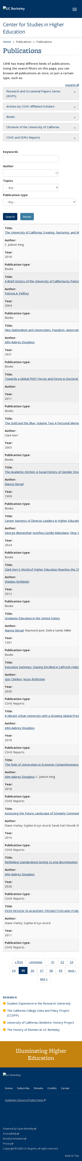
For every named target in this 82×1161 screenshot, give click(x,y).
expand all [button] (72, 85)
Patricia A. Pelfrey (17, 293)
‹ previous (37, 963)
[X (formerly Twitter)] (6, 1082)
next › (73, 971)
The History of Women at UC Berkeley (33, 1030)
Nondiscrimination (14, 1138)
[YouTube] (22, 1082)
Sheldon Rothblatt (17, 581)
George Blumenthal (18, 533)
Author (8, 166)
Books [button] (10, 117)
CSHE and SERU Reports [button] (23, 137)
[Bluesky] (37, 1082)
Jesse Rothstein (34, 679)
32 (64, 963)
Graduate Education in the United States (32, 618)
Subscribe (23, 1088)
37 (43, 971)
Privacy (8, 1143)
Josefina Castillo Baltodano (51, 533)
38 (52, 971)
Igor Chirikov (13, 679)
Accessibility (11, 1133)
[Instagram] (29, 1082)
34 (15, 971)
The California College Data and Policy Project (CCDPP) (38, 1013)
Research (10, 997)
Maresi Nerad (14, 484)
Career (65, 1088)
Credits (52, 1088)
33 (73, 963)
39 (62, 971)
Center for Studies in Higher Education (33, 28)
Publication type (15, 195)
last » (45, 980)
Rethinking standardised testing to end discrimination (41, 862)
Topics (8, 181)
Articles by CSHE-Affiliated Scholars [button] (30, 106)
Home (7, 42)
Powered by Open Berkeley (19, 1128)
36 (34, 971)
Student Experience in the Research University (39, 1003)
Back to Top (72, 1155)
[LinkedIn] (14, 1082)
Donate (38, 1088)
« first (20, 963)
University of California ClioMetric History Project (40, 1022)
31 (54, 963)
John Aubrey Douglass (20, 342)
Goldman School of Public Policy (25, 1100)
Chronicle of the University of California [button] (32, 127)
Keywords (10, 152)
